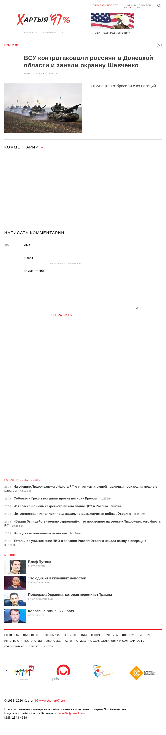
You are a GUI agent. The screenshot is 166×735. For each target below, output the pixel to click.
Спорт (96, 635)
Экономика (51, 635)
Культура (111, 635)
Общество (30, 635)
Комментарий (34, 271)
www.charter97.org (52, 700)
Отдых (81, 641)
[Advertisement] (83, 194)
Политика (11, 635)
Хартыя (43, 19)
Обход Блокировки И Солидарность (117, 641)
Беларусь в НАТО (41, 646)
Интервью (11, 641)
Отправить (61, 315)
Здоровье (53, 641)
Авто (68, 641)
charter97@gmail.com (70, 713)
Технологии (33, 641)
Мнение (10, 555)
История (128, 635)
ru (132, 7)
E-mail (28, 258)
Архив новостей (139, 5)
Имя (27, 245)
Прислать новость (106, 5)
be (125, 7)
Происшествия (75, 635)
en (138, 7)
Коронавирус (14, 646)
